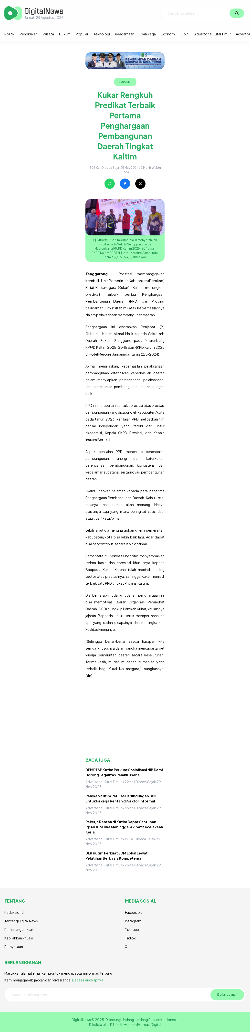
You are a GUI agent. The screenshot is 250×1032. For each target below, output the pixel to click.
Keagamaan (124, 34)
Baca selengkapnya (87, 980)
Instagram (133, 921)
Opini (185, 34)
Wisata (48, 34)
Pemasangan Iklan (18, 929)
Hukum (65, 34)
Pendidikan (29, 34)
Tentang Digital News (21, 921)
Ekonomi (168, 34)
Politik (9, 34)
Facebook (133, 912)
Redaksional (14, 912)
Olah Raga (147, 34)
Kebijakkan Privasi (18, 938)
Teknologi (102, 34)
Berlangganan (227, 995)
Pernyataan (13, 946)
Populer (82, 34)
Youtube (132, 929)
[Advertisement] (125, 717)
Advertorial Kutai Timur (212, 34)
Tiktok (130, 938)
